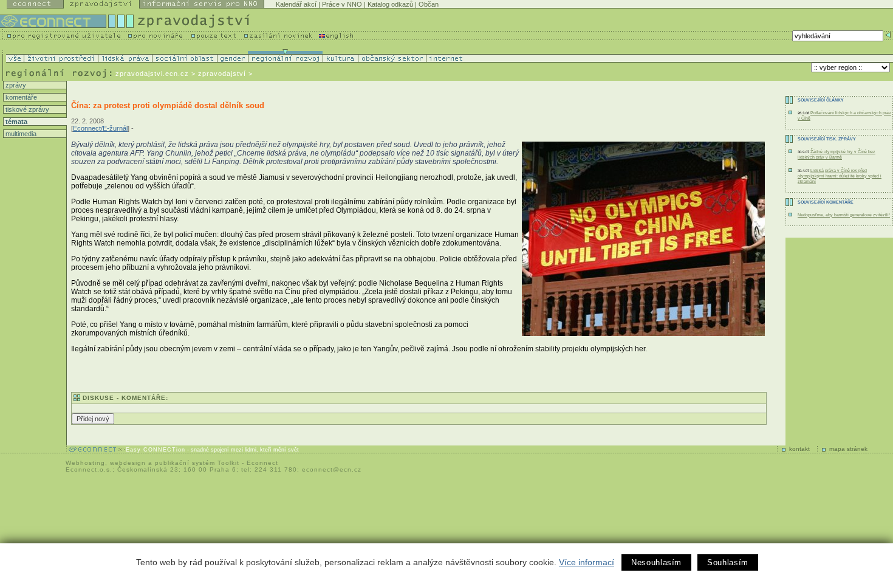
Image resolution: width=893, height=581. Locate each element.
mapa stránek (848, 448)
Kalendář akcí (296, 4)
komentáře (20, 97)
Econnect (262, 462)
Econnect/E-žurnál (100, 128)
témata (15, 121)
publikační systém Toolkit (197, 462)
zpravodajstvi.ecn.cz (152, 73)
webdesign (128, 462)
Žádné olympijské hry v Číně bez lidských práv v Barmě (836, 154)
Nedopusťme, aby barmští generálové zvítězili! (844, 215)
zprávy (15, 85)
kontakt (799, 448)
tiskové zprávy (26, 109)
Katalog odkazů (390, 4)
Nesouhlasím (656, 562)
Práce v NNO (342, 4)
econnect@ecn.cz (331, 469)
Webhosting (85, 462)
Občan (429, 4)
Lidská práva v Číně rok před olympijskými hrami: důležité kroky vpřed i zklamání (839, 176)
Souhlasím (727, 562)
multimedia (20, 133)
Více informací (586, 562)
